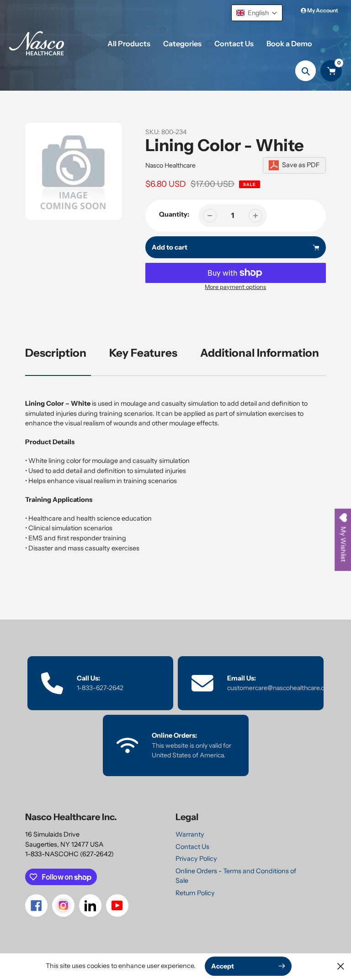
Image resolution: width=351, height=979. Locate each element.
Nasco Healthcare (170, 165)
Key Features (143, 352)
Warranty (190, 834)
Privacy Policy (196, 858)
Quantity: (174, 214)
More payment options (235, 286)
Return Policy (195, 893)
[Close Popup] (340, 966)
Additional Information (259, 352)
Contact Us (192, 847)
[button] (257, 13)
